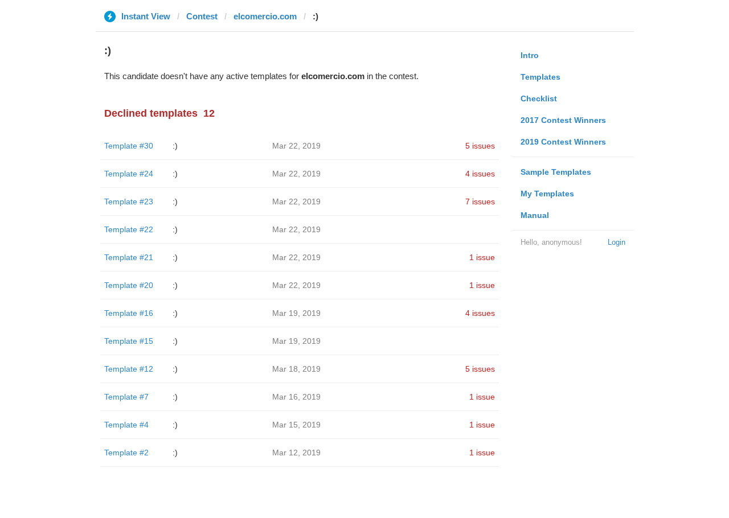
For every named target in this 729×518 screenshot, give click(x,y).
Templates (540, 76)
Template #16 (128, 313)
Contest (202, 16)
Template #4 (126, 424)
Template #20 (128, 285)
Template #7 (126, 396)
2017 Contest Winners (563, 120)
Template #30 (128, 145)
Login (616, 242)
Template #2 (126, 452)
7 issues (480, 201)
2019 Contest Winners (563, 141)
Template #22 (128, 229)
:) (175, 145)
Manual (535, 215)
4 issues (480, 173)
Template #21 (128, 257)
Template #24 (128, 173)
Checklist (539, 98)
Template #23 (128, 201)
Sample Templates (556, 171)
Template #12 (128, 368)
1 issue (482, 257)
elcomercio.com (265, 16)
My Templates (547, 193)
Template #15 (128, 341)
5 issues (480, 145)
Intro (530, 55)
